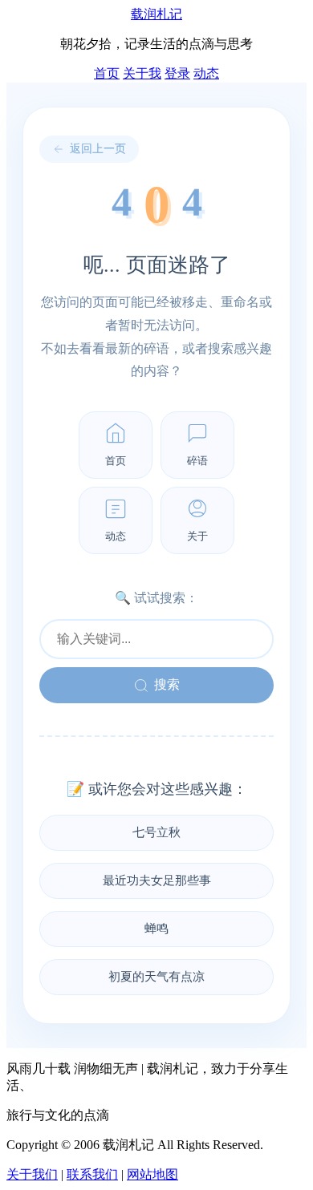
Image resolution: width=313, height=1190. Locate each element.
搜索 (167, 684)
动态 (206, 73)
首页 (107, 73)
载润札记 (156, 14)
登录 (177, 73)
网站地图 (152, 1174)
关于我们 (32, 1174)
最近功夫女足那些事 (157, 880)
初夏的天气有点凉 (156, 976)
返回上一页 (98, 149)
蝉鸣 (156, 928)
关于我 (142, 73)
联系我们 (92, 1174)
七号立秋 (156, 832)
